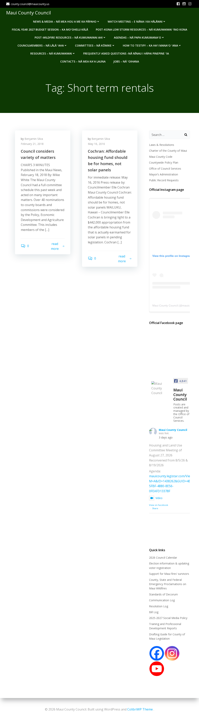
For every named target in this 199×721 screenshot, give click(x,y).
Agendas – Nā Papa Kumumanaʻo (137, 37)
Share (155, 508)
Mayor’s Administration (163, 174)
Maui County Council (28, 12)
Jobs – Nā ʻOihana (126, 61)
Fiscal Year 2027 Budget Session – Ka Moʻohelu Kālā (50, 29)
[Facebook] (156, 653)
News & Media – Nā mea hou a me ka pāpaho (64, 21)
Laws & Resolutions (161, 145)
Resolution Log (158, 606)
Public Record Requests (164, 180)
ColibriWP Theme (140, 709)
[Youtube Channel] (156, 668)
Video (158, 498)
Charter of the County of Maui (168, 150)
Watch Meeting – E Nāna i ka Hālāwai (135, 21)
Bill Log (153, 612)
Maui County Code (160, 156)
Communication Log (162, 600)
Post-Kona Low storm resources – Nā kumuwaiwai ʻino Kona (141, 29)
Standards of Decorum (163, 594)
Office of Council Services (165, 168)
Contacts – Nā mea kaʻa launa (83, 61)
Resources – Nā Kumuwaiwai (51, 53)
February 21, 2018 (32, 144)
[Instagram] (172, 653)
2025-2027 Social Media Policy (168, 618)
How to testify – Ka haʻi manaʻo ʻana (150, 45)
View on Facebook (158, 505)
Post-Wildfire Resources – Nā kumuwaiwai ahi (69, 37)
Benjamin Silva (33, 139)
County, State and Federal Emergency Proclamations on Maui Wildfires (167, 584)
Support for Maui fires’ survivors (169, 574)
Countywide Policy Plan (163, 162)
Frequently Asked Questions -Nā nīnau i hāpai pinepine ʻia (126, 53)
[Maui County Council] (160, 388)
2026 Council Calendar (163, 557)
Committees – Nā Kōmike (93, 45)
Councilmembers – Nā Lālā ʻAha (40, 45)
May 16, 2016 (96, 144)
